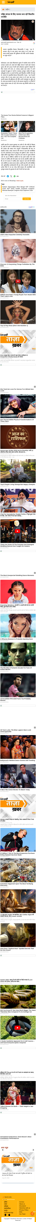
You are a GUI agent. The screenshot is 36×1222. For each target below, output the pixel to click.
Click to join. (20, 180)
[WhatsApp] (32, 34)
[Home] (3, 9)
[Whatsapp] (14, 177)
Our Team (22, 1214)
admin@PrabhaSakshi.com (8, 42)
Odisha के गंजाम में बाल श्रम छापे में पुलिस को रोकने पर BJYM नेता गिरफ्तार (17, 1174)
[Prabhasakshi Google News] (34, 43)
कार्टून (5, 1210)
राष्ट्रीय (7, 9)
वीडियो (6, 1206)
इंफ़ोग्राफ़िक (7, 1208)
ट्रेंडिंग (5, 1202)
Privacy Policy (23, 1210)
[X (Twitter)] (32, 30)
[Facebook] (32, 26)
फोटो (5, 1204)
